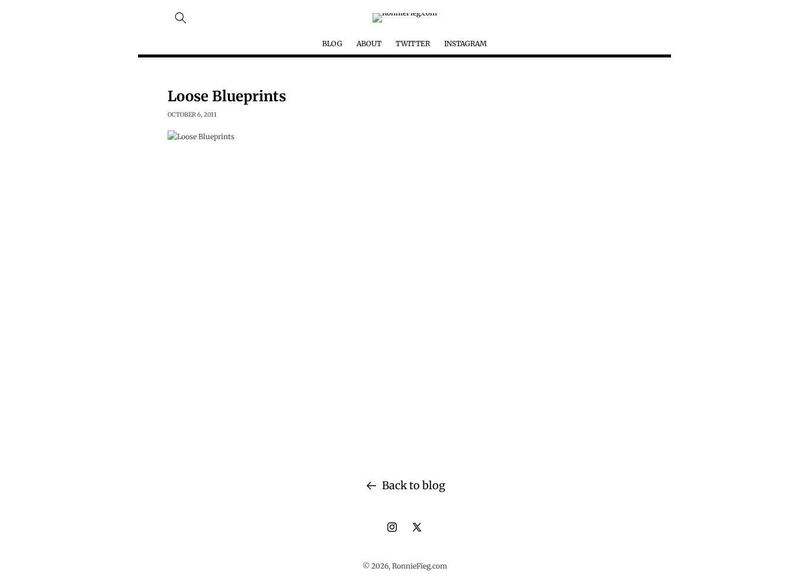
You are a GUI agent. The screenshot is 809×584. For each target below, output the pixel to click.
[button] (181, 18)
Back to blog (413, 485)
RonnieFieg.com (419, 565)
